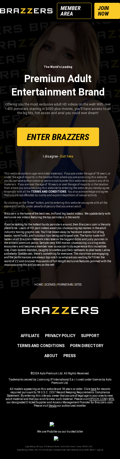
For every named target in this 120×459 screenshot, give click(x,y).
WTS (111, 399)
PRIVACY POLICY (60, 335)
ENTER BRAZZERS (58, 137)
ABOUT (51, 356)
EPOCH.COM (98, 399)
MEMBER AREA (71, 11)
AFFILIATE (30, 335)
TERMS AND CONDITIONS (40, 345)
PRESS (69, 356)
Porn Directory (86, 345)
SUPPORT (90, 335)
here (93, 389)
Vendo (53, 405)
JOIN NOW (103, 11)
